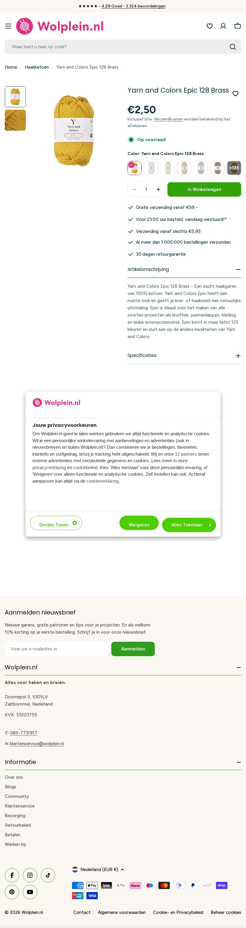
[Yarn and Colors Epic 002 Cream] (168, 168)
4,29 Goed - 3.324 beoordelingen (133, 6)
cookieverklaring (102, 480)
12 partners (186, 454)
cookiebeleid (85, 467)
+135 (234, 168)
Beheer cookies (226, 912)
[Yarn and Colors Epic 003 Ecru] (184, 168)
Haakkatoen (37, 67)
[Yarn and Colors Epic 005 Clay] (217, 168)
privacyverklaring (49, 467)
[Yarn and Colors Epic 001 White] (151, 168)
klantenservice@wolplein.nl (37, 743)
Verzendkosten (168, 119)
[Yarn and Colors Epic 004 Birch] (201, 168)
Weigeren (139, 525)
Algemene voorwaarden (122, 912)
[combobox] (123, 47)
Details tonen (53, 525)
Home (11, 67)
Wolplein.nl (32, 912)
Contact (82, 912)
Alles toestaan (186, 525)
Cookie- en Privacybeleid (178, 912)
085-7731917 (23, 733)
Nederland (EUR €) (99, 869)
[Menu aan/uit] (8, 26)
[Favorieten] (209, 26)
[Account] (223, 26)
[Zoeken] (232, 46)
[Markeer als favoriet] (235, 93)
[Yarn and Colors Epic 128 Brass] (135, 168)
